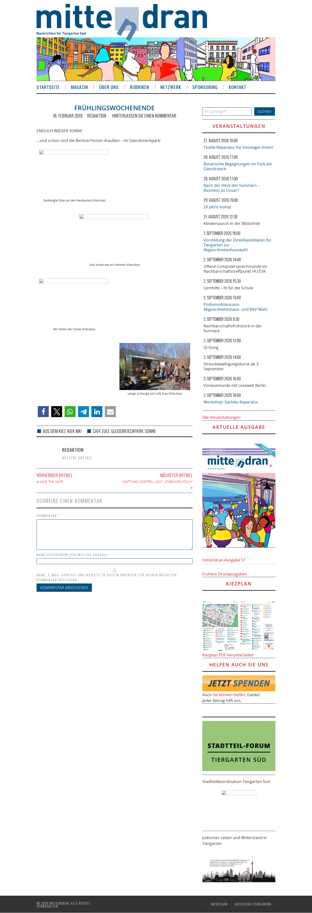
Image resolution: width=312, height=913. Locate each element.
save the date (51, 481)
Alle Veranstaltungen (221, 417)
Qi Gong (211, 347)
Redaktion (96, 115)
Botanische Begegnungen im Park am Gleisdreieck (238, 166)
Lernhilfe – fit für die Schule (228, 288)
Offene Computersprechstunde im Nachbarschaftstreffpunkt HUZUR (235, 269)
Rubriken (139, 86)
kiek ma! (74, 431)
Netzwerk (170, 86)
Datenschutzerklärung (253, 904)
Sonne (150, 431)
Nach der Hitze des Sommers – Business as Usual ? (232, 188)
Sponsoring (205, 86)
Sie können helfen (229, 694)
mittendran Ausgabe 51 (223, 560)
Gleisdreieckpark (127, 431)
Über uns (109, 86)
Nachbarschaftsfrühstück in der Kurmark (233, 328)
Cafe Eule (101, 431)
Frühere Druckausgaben (224, 574)
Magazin (79, 86)
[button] (43, 411)
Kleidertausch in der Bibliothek (232, 223)
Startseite (48, 86)
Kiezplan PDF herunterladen (228, 655)
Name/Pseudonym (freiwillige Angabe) (72, 554)
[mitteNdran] (126, 21)
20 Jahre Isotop (217, 207)
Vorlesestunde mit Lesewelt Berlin (235, 385)
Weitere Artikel (77, 457)
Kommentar (48, 515)
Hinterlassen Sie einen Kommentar (144, 115)
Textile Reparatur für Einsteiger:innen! (238, 147)
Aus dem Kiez (54, 431)
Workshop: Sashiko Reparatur (231, 402)
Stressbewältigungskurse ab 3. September (231, 366)
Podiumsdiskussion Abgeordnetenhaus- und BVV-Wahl (235, 307)
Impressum (219, 904)
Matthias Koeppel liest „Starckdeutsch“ (158, 481)
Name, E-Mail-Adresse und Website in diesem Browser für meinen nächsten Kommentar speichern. (107, 577)
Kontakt (237, 86)
